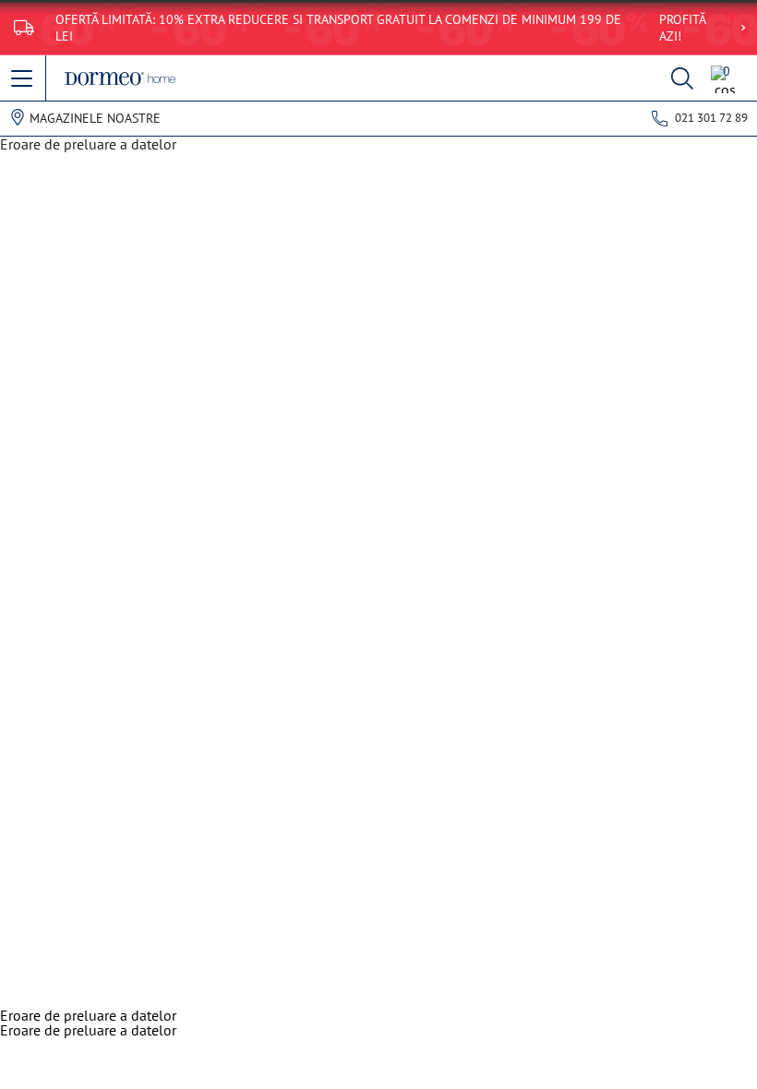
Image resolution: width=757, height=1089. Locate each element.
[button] (23, 79)
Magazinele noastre (95, 118)
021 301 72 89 (711, 118)
